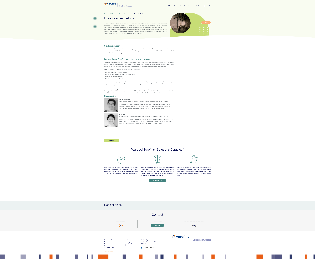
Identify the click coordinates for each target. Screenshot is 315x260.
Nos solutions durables (128, 240)
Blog (185, 5)
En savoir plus (157, 180)
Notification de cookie (147, 244)
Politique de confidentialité (148, 242)
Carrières (125, 246)
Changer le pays (148, 247)
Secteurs (176, 5)
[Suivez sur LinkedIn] (194, 225)
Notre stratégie (126, 242)
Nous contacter (108, 251)
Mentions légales (145, 240)
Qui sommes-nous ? (192, 5)
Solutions (170, 5)
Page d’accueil (108, 240)
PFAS (181, 5)
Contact (200, 5)
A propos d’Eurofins (127, 244)
